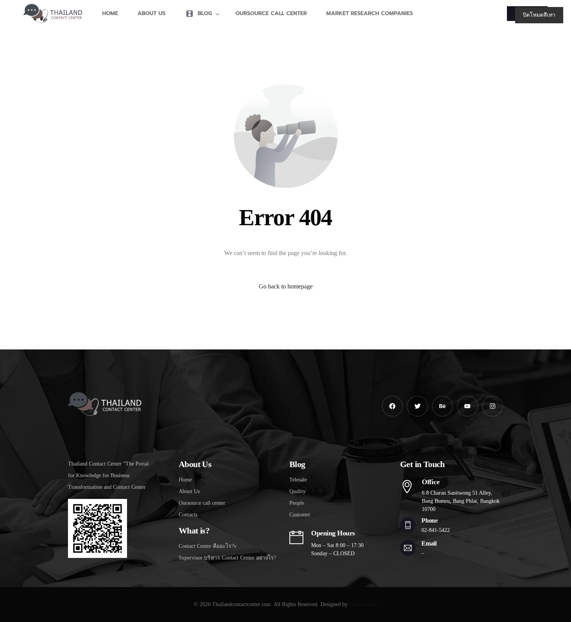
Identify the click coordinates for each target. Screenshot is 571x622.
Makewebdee (363, 604)
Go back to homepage (286, 286)
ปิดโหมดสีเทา (539, 15)
